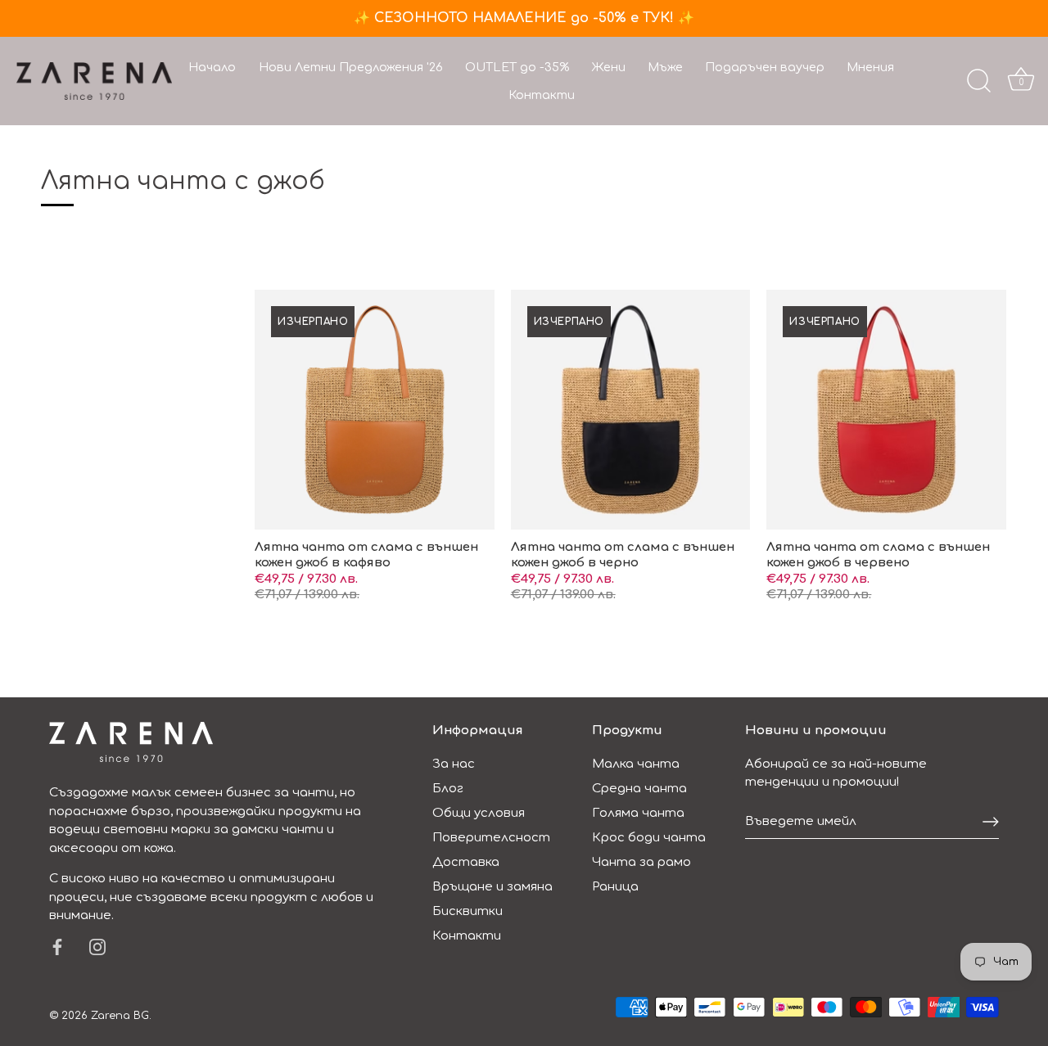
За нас (453, 764)
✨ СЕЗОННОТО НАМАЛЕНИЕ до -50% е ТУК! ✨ (524, 18)
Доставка (465, 862)
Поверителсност (491, 838)
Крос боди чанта (649, 838)
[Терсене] (978, 81)
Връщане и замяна (492, 887)
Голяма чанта (638, 813)
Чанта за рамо (641, 862)
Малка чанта (636, 764)
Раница (615, 887)
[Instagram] (97, 947)
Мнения (870, 67)
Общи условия (478, 813)
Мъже (665, 67)
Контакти (541, 94)
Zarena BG (120, 1015)
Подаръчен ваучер (764, 67)
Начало (212, 67)
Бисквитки (467, 911)
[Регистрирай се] (990, 822)
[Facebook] (57, 947)
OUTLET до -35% (517, 67)
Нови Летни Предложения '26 (351, 67)
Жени (608, 67)
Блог (447, 789)
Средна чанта (639, 789)
